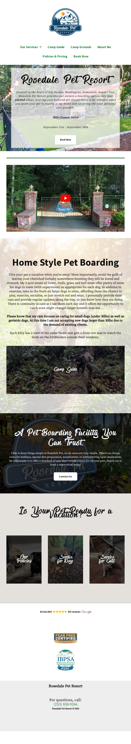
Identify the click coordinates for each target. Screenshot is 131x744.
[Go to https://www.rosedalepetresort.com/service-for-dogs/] (65, 559)
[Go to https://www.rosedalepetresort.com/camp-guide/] (65, 370)
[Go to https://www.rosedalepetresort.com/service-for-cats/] (107, 559)
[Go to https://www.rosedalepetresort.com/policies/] (24, 559)
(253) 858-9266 (65, 704)
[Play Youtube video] (65, 198)
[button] (65, 140)
